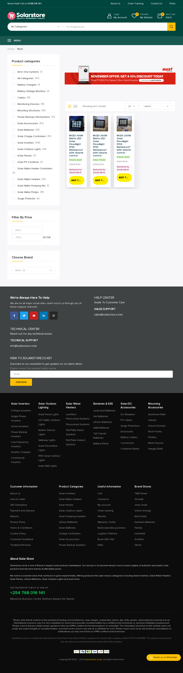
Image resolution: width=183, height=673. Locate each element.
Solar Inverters (26, 142)
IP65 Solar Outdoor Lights (49, 458)
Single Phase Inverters (18, 418)
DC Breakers (128, 414)
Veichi (138, 544)
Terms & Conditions (21, 527)
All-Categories (26, 78)
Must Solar (141, 516)
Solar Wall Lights (47, 465)
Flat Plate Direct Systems (75, 432)
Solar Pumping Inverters (72, 516)
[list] (75, 106)
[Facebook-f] (14, 316)
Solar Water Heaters (29, 179)
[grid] (69, 106)
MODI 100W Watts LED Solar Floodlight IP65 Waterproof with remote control (76, 145)
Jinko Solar (141, 504)
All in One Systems (28, 71)
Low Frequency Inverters (19, 444)
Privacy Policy (17, 522)
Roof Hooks (155, 431)
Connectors (127, 442)
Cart (100, 493)
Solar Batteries (26, 129)
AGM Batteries (101, 427)
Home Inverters (20, 426)
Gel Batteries (100, 416)
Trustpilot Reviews (20, 544)
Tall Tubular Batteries (99, 435)
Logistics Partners (107, 533)
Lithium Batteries (102, 422)
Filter (47, 237)
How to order (17, 499)
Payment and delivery (22, 510)
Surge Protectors (130, 425)
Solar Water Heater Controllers (35, 168)
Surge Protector (26, 198)
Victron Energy (143, 510)
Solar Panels (25, 155)
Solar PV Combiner (28, 162)
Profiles (152, 437)
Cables (22, 97)
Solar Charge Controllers (32, 136)
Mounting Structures (29, 110)
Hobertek (140, 533)
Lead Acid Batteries (104, 410)
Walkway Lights (46, 440)
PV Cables (126, 420)
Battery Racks (101, 443)
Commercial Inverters (17, 460)
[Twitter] (24, 316)
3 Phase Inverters (21, 410)
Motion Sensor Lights (46, 432)
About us (15, 493)
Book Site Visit (106, 539)
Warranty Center (107, 522)
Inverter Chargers (21, 452)
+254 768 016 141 (27, 592)
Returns (14, 516)
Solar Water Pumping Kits (32, 185)
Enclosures (127, 431)
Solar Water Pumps (28, 192)
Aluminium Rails (157, 414)
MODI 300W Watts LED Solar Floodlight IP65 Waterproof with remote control (100, 145)
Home (11, 48)
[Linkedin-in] (44, 316)
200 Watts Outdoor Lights (49, 422)
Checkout (103, 499)
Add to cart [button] (77, 180)
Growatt (139, 499)
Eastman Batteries (145, 522)
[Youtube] (34, 316)
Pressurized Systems (78, 424)
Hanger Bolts (155, 448)
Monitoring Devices (28, 104)
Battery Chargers (27, 84)
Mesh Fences (156, 442)
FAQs (100, 544)
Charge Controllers (70, 533)
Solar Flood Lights (48, 414)
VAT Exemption (18, 504)
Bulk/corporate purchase (111, 527)
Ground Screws (156, 425)
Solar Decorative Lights (48, 448)
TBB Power (141, 493)
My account (104, 504)
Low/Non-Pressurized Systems (78, 416)
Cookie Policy (18, 533)
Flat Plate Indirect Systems (75, 442)
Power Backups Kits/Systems (34, 116)
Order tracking (105, 510)
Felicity (138, 527)
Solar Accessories (28, 123)
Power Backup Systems (72, 544)
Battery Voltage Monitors (32, 91)
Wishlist (102, 516)
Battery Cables (129, 437)
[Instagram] (54, 316)
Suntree (139, 539)
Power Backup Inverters (19, 434)
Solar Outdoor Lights (29, 149)
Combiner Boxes (130, 448)
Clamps (152, 420)
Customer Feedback (21, 539)
